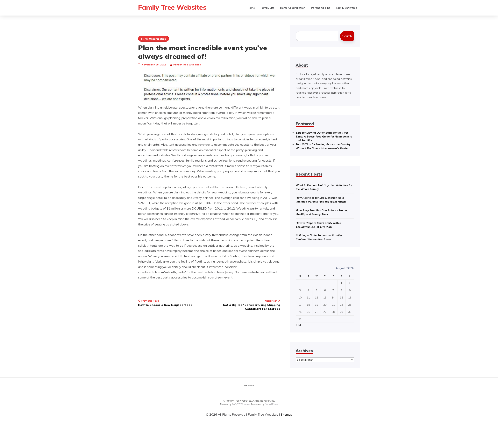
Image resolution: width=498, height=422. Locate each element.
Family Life (267, 7)
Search (347, 36)
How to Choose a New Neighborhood (165, 303)
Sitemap (249, 385)
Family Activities (346, 7)
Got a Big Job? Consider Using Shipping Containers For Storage (251, 305)
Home (251, 7)
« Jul (298, 324)
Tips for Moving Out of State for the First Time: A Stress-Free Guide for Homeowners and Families (324, 136)
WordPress (271, 404)
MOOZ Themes (241, 404)
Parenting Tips (320, 7)
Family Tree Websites (172, 7)
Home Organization (292, 7)
